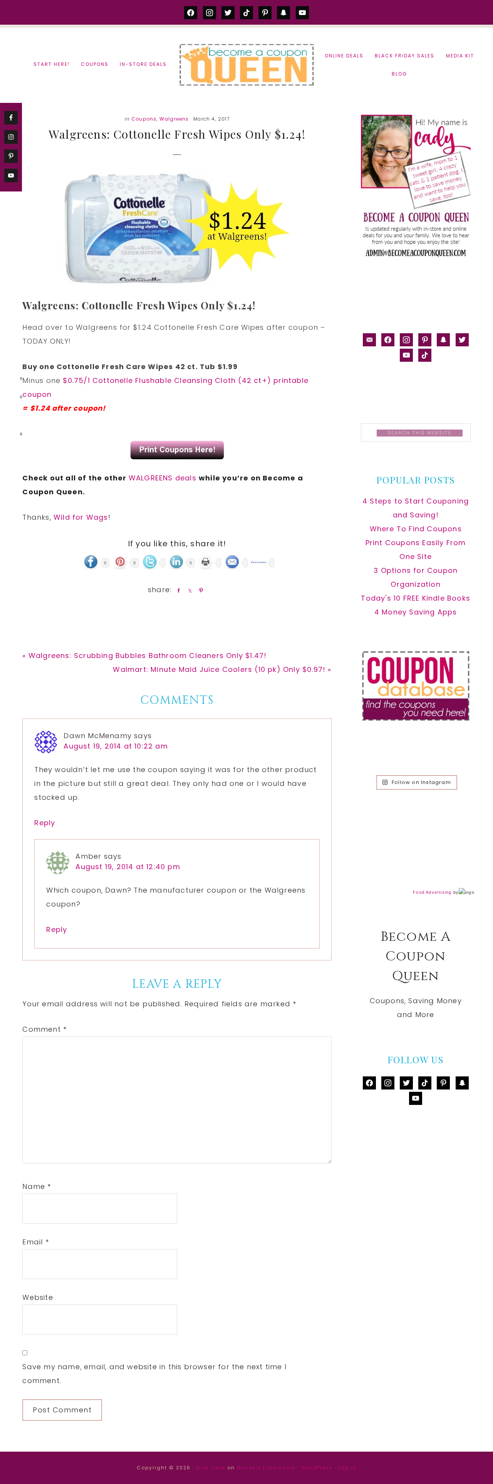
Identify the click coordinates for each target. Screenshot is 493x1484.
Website (37, 1297)
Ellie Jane (210, 1467)
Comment (44, 1029)
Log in (347, 1467)
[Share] (177, 590)
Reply (44, 823)
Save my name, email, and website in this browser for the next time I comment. (154, 1373)
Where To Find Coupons (416, 529)
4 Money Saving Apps (415, 612)
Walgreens (174, 119)
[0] (9, 380)
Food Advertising (432, 892)
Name (36, 1186)
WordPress (317, 1467)
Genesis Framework (266, 1467)
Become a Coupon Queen (246, 64)
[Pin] (199, 590)
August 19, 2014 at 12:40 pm (127, 866)
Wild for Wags (81, 517)
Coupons (143, 119)
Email (35, 1242)
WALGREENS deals (164, 478)
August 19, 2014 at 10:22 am (116, 746)
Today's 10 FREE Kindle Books (415, 598)
